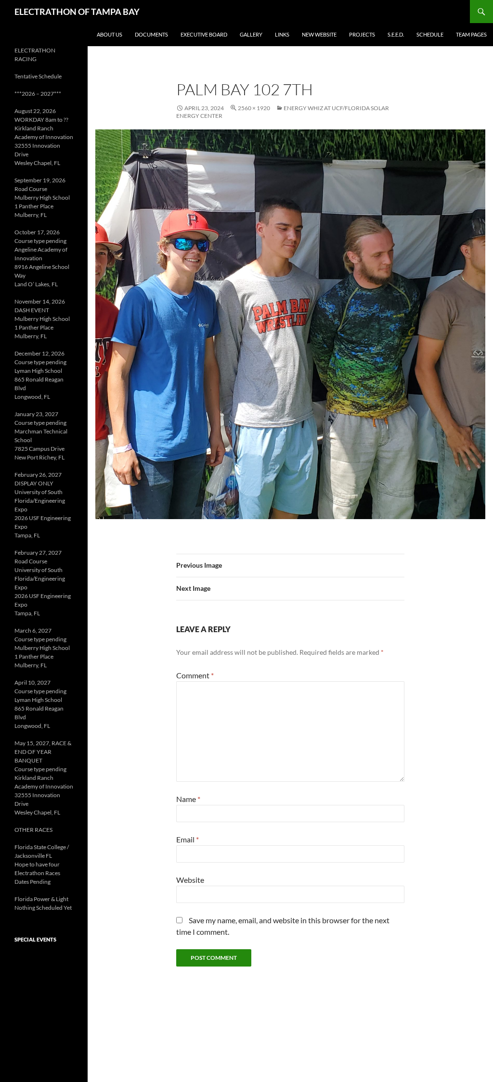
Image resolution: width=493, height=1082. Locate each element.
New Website (319, 34)
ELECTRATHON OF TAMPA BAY (77, 11)
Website (190, 879)
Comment (195, 675)
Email (187, 839)
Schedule (429, 34)
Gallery (251, 34)
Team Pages (471, 34)
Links (282, 34)
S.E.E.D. (396, 34)
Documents (151, 34)
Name (188, 798)
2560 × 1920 (254, 108)
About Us (109, 34)
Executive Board (204, 34)
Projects (362, 34)
